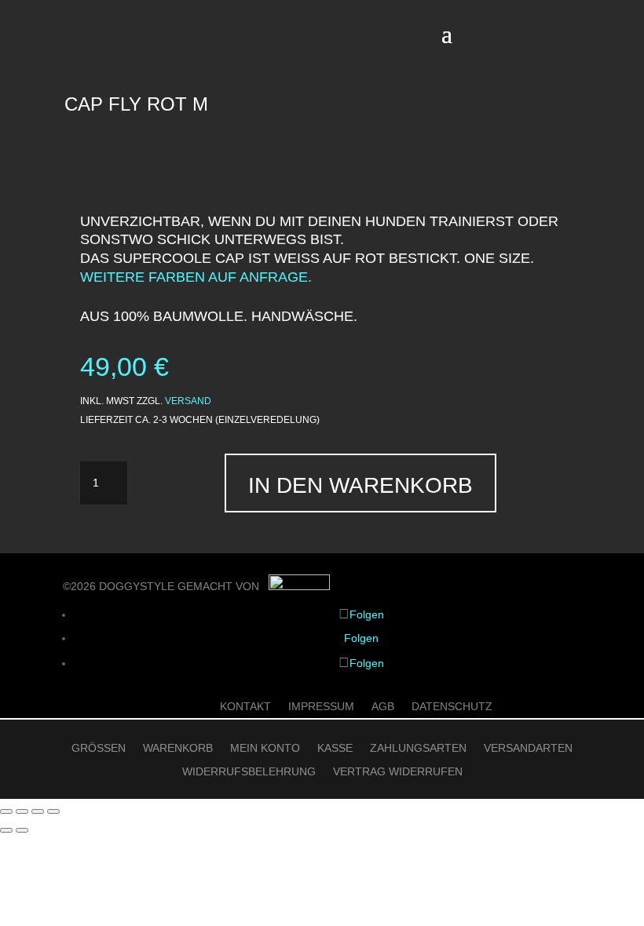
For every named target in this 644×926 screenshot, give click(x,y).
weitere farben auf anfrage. (196, 277)
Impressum (321, 707)
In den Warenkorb (360, 485)
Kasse (335, 748)
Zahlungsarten (418, 748)
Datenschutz (452, 707)
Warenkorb (178, 748)
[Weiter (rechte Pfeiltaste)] (22, 830)
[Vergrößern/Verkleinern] (6, 811)
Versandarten (528, 748)
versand (188, 401)
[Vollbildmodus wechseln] (22, 811)
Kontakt (245, 707)
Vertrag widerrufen (398, 772)
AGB (382, 707)
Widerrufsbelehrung (249, 772)
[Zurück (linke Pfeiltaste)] (6, 830)
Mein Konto (265, 748)
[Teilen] (37, 811)
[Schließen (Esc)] (53, 811)
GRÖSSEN (98, 748)
